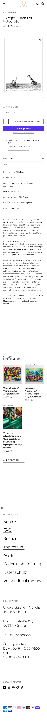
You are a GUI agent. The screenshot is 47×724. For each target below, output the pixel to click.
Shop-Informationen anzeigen (18, 150)
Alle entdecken (11, 460)
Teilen (5, 164)
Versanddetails (8, 159)
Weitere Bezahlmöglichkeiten (23, 133)
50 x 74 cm (10, 112)
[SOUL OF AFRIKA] (23, 4)
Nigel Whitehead (11, 12)
